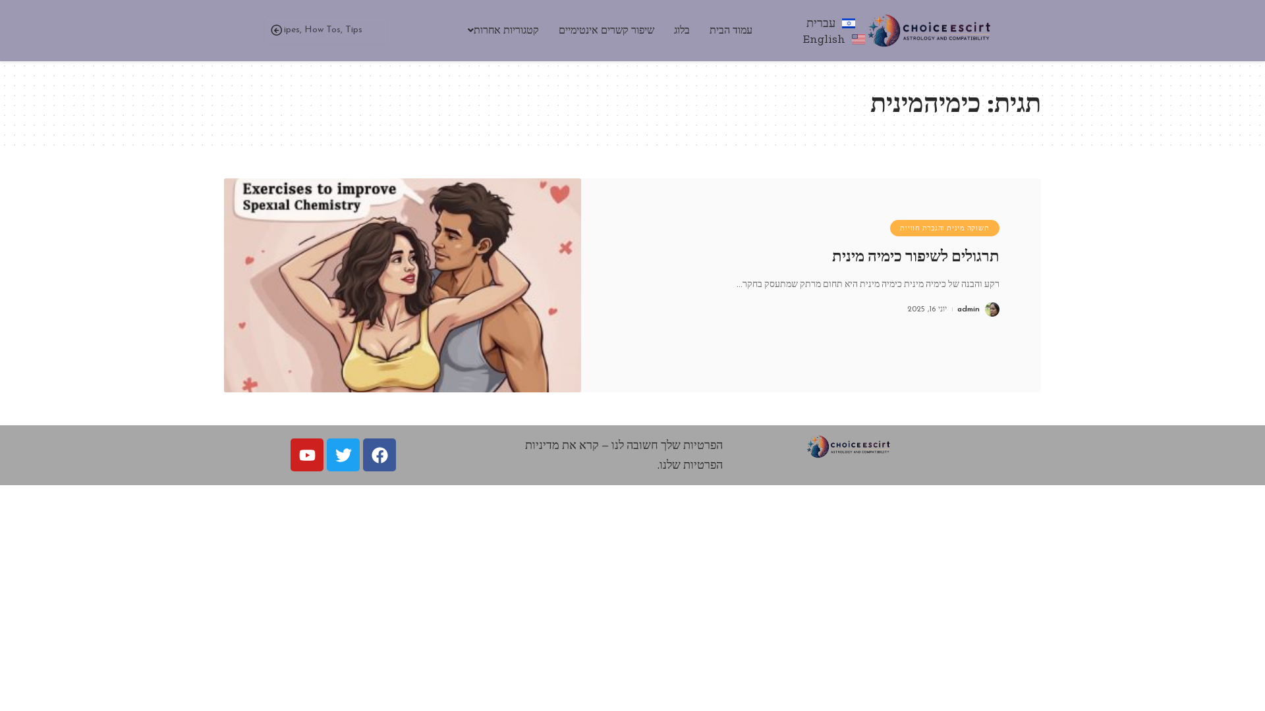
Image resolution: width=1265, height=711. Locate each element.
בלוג (682, 30)
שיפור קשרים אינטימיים (606, 30)
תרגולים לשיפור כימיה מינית (915, 256)
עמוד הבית (731, 30)
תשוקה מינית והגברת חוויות (944, 228)
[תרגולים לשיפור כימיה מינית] (402, 285)
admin (968, 309)
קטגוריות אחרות (506, 30)
